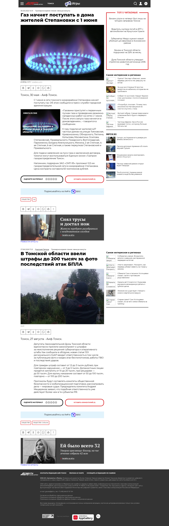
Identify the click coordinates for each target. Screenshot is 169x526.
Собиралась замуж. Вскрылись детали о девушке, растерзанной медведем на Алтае (131, 258)
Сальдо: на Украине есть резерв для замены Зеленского (132, 138)
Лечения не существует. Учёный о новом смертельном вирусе (131, 292)
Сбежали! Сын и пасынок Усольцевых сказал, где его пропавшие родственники (133, 275)
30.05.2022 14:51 (27, 11)
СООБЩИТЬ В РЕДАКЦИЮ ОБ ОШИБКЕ (101, 473)
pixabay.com (37, 82)
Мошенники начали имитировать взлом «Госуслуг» (130, 156)
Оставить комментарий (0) (84, 179)
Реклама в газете (76, 473)
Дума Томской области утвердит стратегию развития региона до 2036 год (127, 62)
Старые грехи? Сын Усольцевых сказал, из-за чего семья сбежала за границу (132, 302)
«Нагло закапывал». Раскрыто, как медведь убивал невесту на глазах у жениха (132, 267)
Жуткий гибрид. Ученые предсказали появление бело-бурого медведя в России (133, 115)
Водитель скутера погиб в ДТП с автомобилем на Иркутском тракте (127, 30)
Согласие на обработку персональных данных (56, 495)
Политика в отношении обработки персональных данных (60, 497)
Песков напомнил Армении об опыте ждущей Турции (132, 147)
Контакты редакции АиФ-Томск (53, 473)
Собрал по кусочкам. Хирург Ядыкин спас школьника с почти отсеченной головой (133, 98)
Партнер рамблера (63, 516)
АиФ (22, 326)
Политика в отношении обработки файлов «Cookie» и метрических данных (66, 499)
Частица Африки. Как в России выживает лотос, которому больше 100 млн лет (132, 124)
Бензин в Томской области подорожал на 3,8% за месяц (127, 51)
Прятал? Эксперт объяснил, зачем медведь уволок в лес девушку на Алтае (132, 80)
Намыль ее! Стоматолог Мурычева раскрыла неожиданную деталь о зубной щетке (132, 284)
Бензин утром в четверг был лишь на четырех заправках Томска (127, 20)
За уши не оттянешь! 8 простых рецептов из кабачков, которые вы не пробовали (133, 89)
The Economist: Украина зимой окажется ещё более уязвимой (129, 173)
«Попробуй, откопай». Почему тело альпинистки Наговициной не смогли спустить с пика (132, 107)
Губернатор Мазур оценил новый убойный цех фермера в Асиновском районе (127, 41)
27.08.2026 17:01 (27, 249)
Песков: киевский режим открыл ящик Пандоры (130, 165)
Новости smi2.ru (29, 241)
